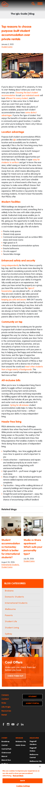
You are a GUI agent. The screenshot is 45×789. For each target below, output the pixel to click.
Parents (9, 615)
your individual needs (30, 96)
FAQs (4, 703)
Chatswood (6, 753)
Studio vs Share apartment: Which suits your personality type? (33, 547)
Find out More (18, 776)
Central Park (6, 749)
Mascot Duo (6, 760)
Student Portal (32, 697)
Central (4, 745)
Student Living (7, 47)
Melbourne (10, 609)
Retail (4, 715)
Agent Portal (32, 703)
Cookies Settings (23, 786)
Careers (5, 695)
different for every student (17, 98)
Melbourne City (36, 761)
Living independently (10, 266)
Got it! (22, 781)
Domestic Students (14, 597)
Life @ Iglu (6, 707)
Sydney (8, 634)
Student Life (11, 622)
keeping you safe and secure (14, 300)
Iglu (14, 140)
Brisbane (9, 591)
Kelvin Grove (20, 745)
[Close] (40, 766)
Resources (6, 711)
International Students (10, 565)
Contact (5, 699)
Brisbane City (21, 741)
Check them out (15, 676)
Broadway (5, 741)
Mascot (4, 756)
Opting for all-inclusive (19, 405)
